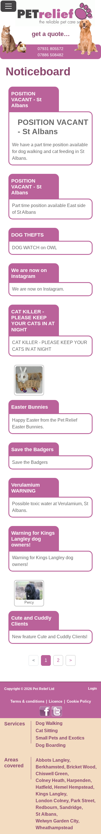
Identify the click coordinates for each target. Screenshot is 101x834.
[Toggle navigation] (8, 6)
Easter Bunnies (29, 407)
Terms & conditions (27, 701)
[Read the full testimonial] (29, 379)
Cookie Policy (79, 701)
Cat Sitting (47, 730)
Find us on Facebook (44, 711)
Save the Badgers (32, 449)
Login (92, 689)
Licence (55, 701)
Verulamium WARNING (25, 488)
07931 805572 (50, 48)
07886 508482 (50, 55)
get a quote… (51, 33)
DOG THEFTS (27, 235)
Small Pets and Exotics (60, 738)
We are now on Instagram (29, 273)
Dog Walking (49, 723)
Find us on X (57, 711)
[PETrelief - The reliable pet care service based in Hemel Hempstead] (50, 13)
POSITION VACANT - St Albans (26, 99)
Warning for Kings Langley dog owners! (33, 539)
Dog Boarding (51, 745)
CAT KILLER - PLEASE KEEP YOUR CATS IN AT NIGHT (33, 320)
